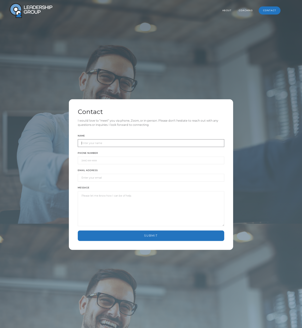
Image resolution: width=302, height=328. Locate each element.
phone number (88, 153)
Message (83, 187)
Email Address (88, 170)
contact (269, 10)
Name (81, 135)
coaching (246, 10)
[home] (31, 10)
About (227, 10)
